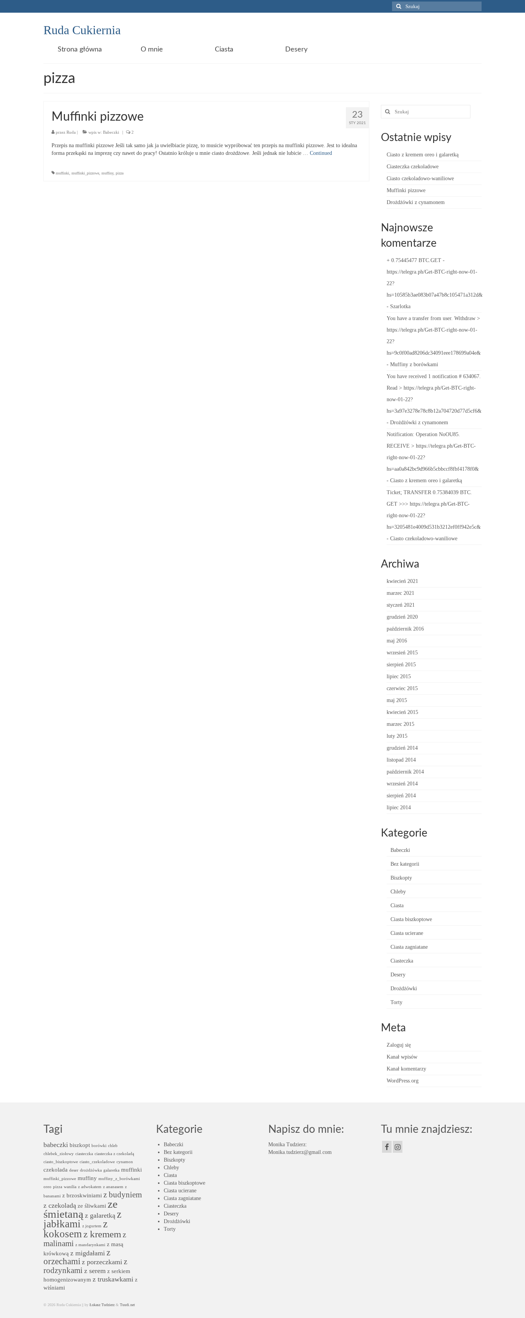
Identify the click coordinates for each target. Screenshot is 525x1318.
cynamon (124, 1162)
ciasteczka (84, 1154)
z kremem (102, 1234)
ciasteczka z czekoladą (114, 1154)
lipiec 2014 (399, 807)
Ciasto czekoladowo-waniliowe (420, 178)
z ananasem (113, 1187)
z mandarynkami (90, 1245)
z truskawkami (113, 1279)
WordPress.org (403, 1081)
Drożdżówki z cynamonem (416, 202)
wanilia (70, 1187)
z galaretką (100, 1215)
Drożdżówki (403, 988)
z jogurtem (91, 1226)
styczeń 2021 (401, 605)
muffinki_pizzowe (85, 173)
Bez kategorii (404, 864)
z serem (95, 1271)
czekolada (55, 1169)
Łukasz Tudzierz (102, 1305)
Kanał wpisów (402, 1057)
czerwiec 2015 (402, 688)
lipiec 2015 (399, 676)
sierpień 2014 (401, 795)
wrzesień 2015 (402, 653)
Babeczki (111, 132)
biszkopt (80, 1145)
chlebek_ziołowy (58, 1154)
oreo (47, 1187)
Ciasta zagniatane (409, 947)
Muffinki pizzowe (406, 190)
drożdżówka (91, 1170)
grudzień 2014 (402, 748)
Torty (396, 1002)
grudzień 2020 (402, 617)
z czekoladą (59, 1205)
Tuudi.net (127, 1305)
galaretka (111, 1170)
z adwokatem (89, 1187)
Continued (321, 153)
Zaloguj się (399, 1045)
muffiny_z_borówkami (119, 1179)
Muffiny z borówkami (414, 364)
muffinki (62, 173)
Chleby (398, 892)
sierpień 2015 (401, 664)
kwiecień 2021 (402, 581)
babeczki (55, 1145)
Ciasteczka (401, 961)
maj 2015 (397, 700)
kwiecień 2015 (402, 712)
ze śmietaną (80, 1209)
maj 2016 (397, 641)
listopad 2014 (401, 760)
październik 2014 (405, 772)
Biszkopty (401, 878)
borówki (98, 1146)
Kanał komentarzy (406, 1069)
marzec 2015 (400, 724)
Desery (397, 975)
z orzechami (76, 1257)
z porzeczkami (102, 1262)
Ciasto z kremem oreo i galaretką (423, 155)
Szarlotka (400, 306)
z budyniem (122, 1194)
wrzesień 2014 (402, 784)
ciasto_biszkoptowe (60, 1162)
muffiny (107, 173)
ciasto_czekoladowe (97, 1162)
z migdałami (87, 1253)
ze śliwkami (92, 1205)
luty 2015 (397, 736)
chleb (113, 1146)
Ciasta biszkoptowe (411, 919)
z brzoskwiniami (82, 1195)
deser (73, 1170)
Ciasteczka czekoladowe (413, 166)
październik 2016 (405, 629)
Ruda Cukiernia (82, 30)
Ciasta (397, 905)
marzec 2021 (400, 593)
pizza (119, 173)
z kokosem (75, 1229)
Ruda (71, 132)
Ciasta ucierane (406, 933)
